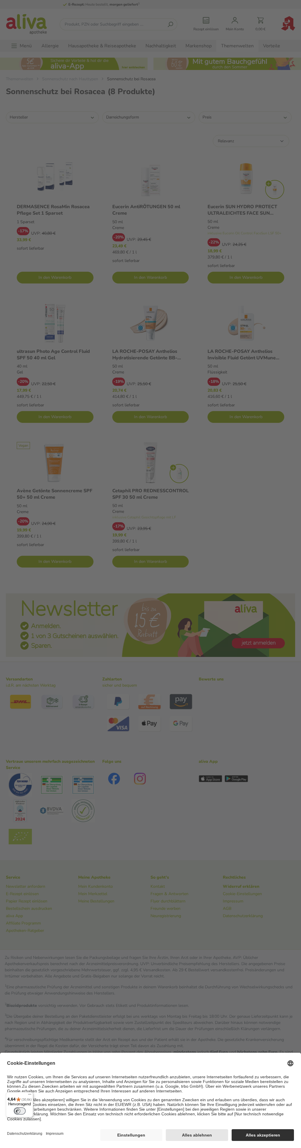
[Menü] (29, 1095)
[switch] (20, 1110)
